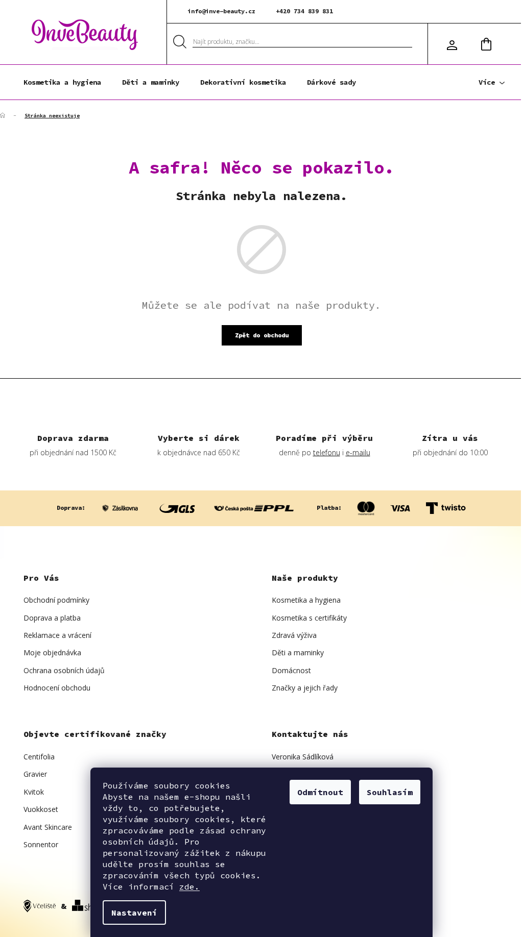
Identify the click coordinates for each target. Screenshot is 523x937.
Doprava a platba (52, 618)
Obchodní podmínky (56, 600)
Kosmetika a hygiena (306, 600)
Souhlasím (390, 792)
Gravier (35, 774)
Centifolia (39, 756)
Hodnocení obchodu (56, 688)
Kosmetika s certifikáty (309, 618)
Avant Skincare (47, 827)
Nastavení (134, 912)
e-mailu (358, 452)
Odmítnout (320, 792)
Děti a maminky (298, 652)
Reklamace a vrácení (57, 635)
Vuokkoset (40, 809)
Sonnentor (40, 844)
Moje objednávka (52, 652)
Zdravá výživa (294, 635)
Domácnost (291, 670)
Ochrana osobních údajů (64, 670)
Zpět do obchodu (262, 335)
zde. (189, 886)
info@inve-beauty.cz (221, 11)
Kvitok (33, 792)
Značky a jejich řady (305, 688)
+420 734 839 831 (304, 11)
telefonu (326, 452)
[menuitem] (62, 82)
